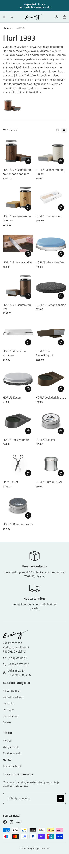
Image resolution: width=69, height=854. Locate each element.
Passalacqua (10, 716)
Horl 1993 (20, 28)
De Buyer (8, 710)
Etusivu (7, 28)
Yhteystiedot (10, 747)
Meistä (7, 740)
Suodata (12, 130)
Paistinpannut (11, 691)
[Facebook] (5, 822)
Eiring (29, 848)
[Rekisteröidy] (60, 798)
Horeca (7, 759)
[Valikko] (4, 17)
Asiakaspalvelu (12, 753)
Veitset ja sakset (12, 697)
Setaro (7, 722)
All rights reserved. (41, 848)
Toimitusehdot (12, 766)
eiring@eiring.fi (17, 658)
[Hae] (12, 17)
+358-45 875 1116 (18, 664)
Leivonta (8, 703)
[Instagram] (11, 822)
